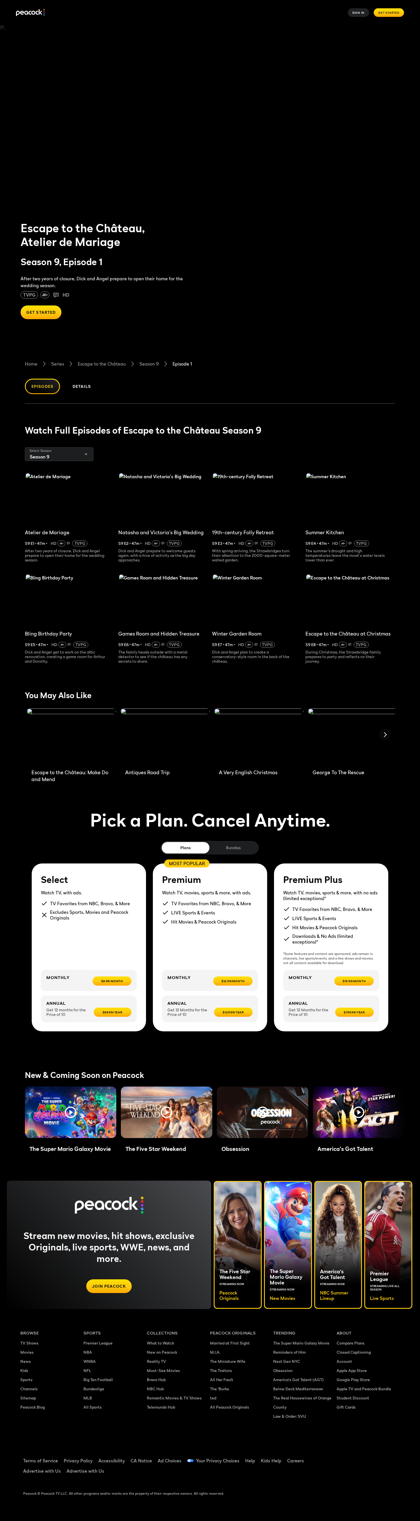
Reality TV (156, 1361)
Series (57, 364)
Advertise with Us (42, 1471)
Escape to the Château (102, 364)
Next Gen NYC (286, 1361)
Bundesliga (93, 1388)
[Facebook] (344, 1457)
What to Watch (160, 1343)
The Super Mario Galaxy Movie (301, 1343)
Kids (24, 1370)
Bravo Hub (156, 1379)
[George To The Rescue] (352, 736)
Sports (26, 1379)
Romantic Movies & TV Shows (174, 1397)
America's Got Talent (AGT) (298, 1379)
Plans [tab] (185, 847)
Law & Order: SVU (289, 1416)
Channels (29, 1388)
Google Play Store (353, 1379)
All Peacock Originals (229, 1407)
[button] (70, 1112)
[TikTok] (359, 1457)
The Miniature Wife (227, 1361)
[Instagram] (388, 1457)
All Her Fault (221, 1379)
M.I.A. (215, 1352)
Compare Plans (351, 1343)
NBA (87, 1352)
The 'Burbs (219, 1388)
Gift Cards (346, 1407)
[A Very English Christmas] (258, 736)
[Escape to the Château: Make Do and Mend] (71, 736)
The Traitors (221, 1370)
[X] (344, 1473)
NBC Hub (155, 1388)
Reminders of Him (289, 1352)
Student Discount (353, 1397)
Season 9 (149, 364)
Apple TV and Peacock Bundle (364, 1388)
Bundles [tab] (233, 847)
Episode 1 (182, 364)
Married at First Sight (230, 1343)
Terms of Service (40, 1461)
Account (344, 1361)
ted (213, 1397)
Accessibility (111, 1461)
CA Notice (141, 1461)
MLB (87, 1397)
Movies (27, 1352)
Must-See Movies (163, 1370)
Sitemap (28, 1397)
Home (31, 364)
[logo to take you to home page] (30, 12)
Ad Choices (169, 1461)
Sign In (358, 12)
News (25, 1361)
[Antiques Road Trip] (165, 736)
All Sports (92, 1407)
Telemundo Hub (161, 1407)
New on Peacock (162, 1352)
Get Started (388, 12)
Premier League (98, 1343)
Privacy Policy (78, 1461)
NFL (87, 1370)
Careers (295, 1461)
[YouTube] (374, 1457)
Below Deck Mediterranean (298, 1388)
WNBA (89, 1361)
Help (250, 1461)
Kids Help (271, 1461)
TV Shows (29, 1343)
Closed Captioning (354, 1352)
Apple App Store (352, 1370)
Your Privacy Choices (217, 1460)
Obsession (283, 1370)
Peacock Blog (32, 1407)
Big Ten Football (98, 1379)
